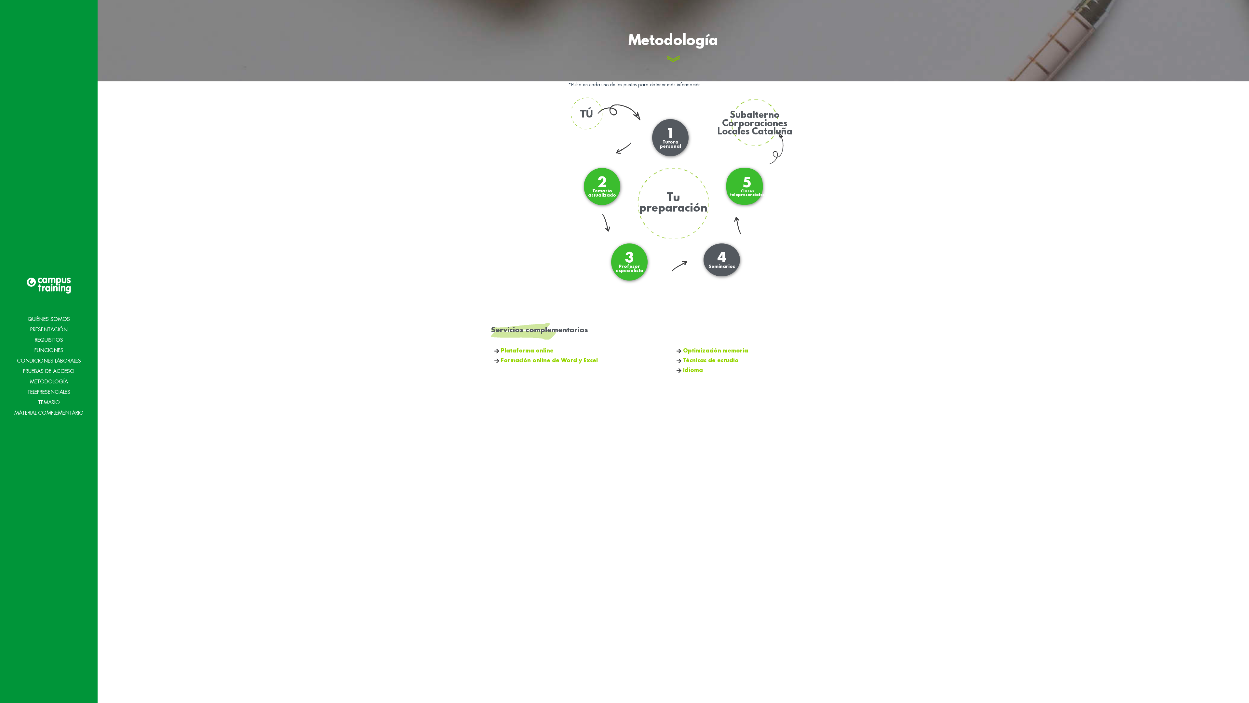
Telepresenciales (48, 392)
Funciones (48, 350)
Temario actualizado (602, 186)
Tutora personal (670, 137)
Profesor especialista (629, 262)
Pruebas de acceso (48, 371)
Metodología (49, 381)
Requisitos (49, 340)
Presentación (49, 329)
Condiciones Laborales (49, 361)
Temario (49, 402)
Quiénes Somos (49, 319)
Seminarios (722, 260)
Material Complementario (49, 413)
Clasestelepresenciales (747, 186)
